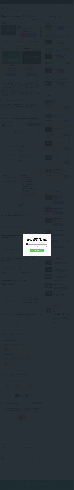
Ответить (36, 250)
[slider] (27, 244)
